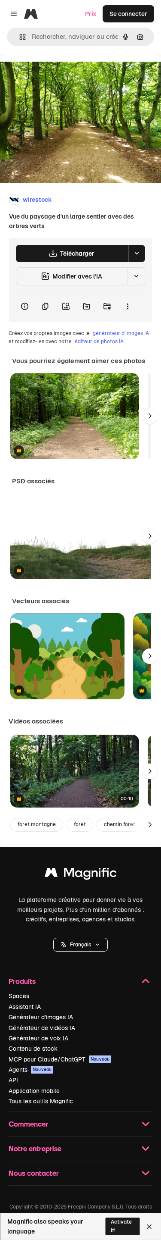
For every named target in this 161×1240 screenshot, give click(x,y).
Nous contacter (34, 1172)
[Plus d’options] (127, 306)
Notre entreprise (35, 1148)
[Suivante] (150, 416)
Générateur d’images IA (41, 1017)
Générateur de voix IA (38, 1038)
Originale (56, 74)
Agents (30, 1070)
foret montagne (37, 824)
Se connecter (128, 14)
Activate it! (121, 1226)
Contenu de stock (33, 1048)
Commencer (28, 1123)
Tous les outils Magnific (41, 1101)
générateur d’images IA (121, 333)
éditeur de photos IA (99, 341)
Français (80, 944)
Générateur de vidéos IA (42, 1028)
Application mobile (34, 1091)
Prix (91, 14)
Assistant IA (25, 1007)
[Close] (149, 1226)
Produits (22, 981)
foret (80, 824)
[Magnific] (81, 874)
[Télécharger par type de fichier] (136, 253)
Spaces (19, 996)
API (13, 1080)
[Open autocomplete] (19, 37)
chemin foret (119, 824)
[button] (80, 945)
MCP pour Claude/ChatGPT (59, 1059)
